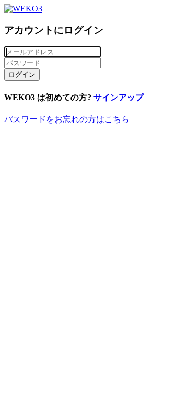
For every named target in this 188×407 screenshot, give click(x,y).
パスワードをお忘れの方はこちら (67, 119)
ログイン (22, 74)
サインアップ (118, 97)
